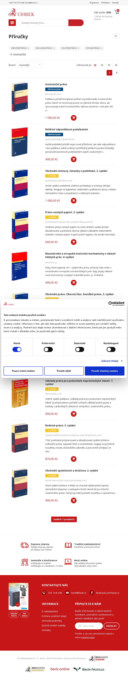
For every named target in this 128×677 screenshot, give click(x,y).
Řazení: (12, 65)
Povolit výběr (64, 371)
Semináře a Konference (44, 560)
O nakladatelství (50, 611)
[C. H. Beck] (28, 12)
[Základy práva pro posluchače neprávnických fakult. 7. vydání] (26, 393)
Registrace (94, 2)
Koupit (73, 118)
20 (102, 65)
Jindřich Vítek (78, 222)
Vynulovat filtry (19, 54)
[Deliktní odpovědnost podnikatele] (26, 142)
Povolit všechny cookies (104, 371)
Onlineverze (13, 614)
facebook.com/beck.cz (107, 592)
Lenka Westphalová (87, 435)
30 (109, 65)
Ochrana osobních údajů (54, 616)
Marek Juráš (50, 94)
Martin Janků (50, 393)
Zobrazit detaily (109, 361)
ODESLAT (111, 625)
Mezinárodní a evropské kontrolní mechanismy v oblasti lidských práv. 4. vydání (80, 255)
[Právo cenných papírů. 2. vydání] (26, 225)
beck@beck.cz (78, 592)
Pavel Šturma (51, 262)
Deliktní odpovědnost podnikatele (66, 129)
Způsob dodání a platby (54, 625)
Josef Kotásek (51, 222)
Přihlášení (105, 2)
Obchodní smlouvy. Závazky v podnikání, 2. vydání (76, 171)
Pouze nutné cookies (23, 371)
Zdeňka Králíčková (53, 435)
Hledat (76, 22)
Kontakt (115, 2)
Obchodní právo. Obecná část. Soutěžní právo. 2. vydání (79, 294)
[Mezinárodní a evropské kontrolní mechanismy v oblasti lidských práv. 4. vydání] (26, 266)
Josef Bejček (50, 180)
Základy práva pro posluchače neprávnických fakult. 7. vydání (79, 382)
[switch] (48, 349)
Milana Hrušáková (70, 435)
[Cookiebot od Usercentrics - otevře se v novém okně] (110, 303)
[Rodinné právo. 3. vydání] (26, 438)
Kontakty (46, 630)
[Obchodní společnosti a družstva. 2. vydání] (26, 483)
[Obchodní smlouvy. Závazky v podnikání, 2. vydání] (26, 183)
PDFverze (24, 614)
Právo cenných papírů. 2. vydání (64, 212)
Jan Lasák (64, 480)
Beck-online (81, 560)
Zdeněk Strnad (67, 139)
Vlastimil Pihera (64, 222)
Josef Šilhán (62, 180)
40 (116, 65)
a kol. (59, 94)
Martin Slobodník (52, 139)
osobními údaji (87, 637)
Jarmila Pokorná (52, 480)
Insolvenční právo (56, 84)
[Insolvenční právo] (26, 97)
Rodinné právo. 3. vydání (60, 425)
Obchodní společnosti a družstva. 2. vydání (71, 470)
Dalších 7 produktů (64, 519)
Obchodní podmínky (52, 620)
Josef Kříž (89, 222)
